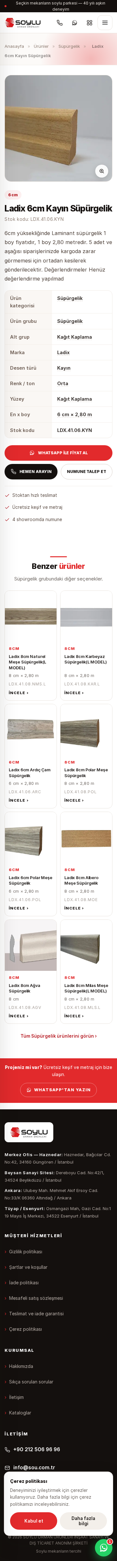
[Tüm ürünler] (90, 22)
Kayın (64, 368)
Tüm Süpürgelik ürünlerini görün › (58, 1036)
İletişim (16, 1397)
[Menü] (105, 22)
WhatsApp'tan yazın (62, 1089)
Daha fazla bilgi (83, 1521)
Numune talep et (86, 471)
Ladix (63, 352)
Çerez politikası (25, 1329)
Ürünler (41, 46)
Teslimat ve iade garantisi (36, 1313)
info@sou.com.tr (34, 1467)
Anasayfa (14, 46)
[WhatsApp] (75, 22)
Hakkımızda (21, 1366)
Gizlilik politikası (25, 1251)
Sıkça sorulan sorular (31, 1381)
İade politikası (24, 1282)
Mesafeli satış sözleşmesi (36, 1298)
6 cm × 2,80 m (74, 414)
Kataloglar (20, 1412)
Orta (62, 383)
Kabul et (33, 1521)
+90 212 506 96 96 (36, 1449)
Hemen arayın (36, 471)
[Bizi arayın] (60, 22)
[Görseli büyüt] (101, 171)
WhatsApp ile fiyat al (63, 452)
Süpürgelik (69, 46)
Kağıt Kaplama (74, 337)
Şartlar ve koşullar (28, 1267)
